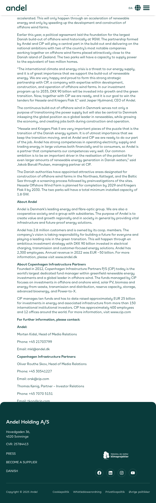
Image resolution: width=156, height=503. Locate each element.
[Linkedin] (110, 473)
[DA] (138, 8)
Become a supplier (21, 462)
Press (11, 454)
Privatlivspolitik (115, 492)
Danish (12, 471)
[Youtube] (133, 473)
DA (131, 8)
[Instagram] (122, 473)
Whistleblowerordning (87, 492)
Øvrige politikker (139, 492)
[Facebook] (99, 473)
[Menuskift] (146, 7)
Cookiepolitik (61, 492)
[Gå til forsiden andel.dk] (16, 7)
